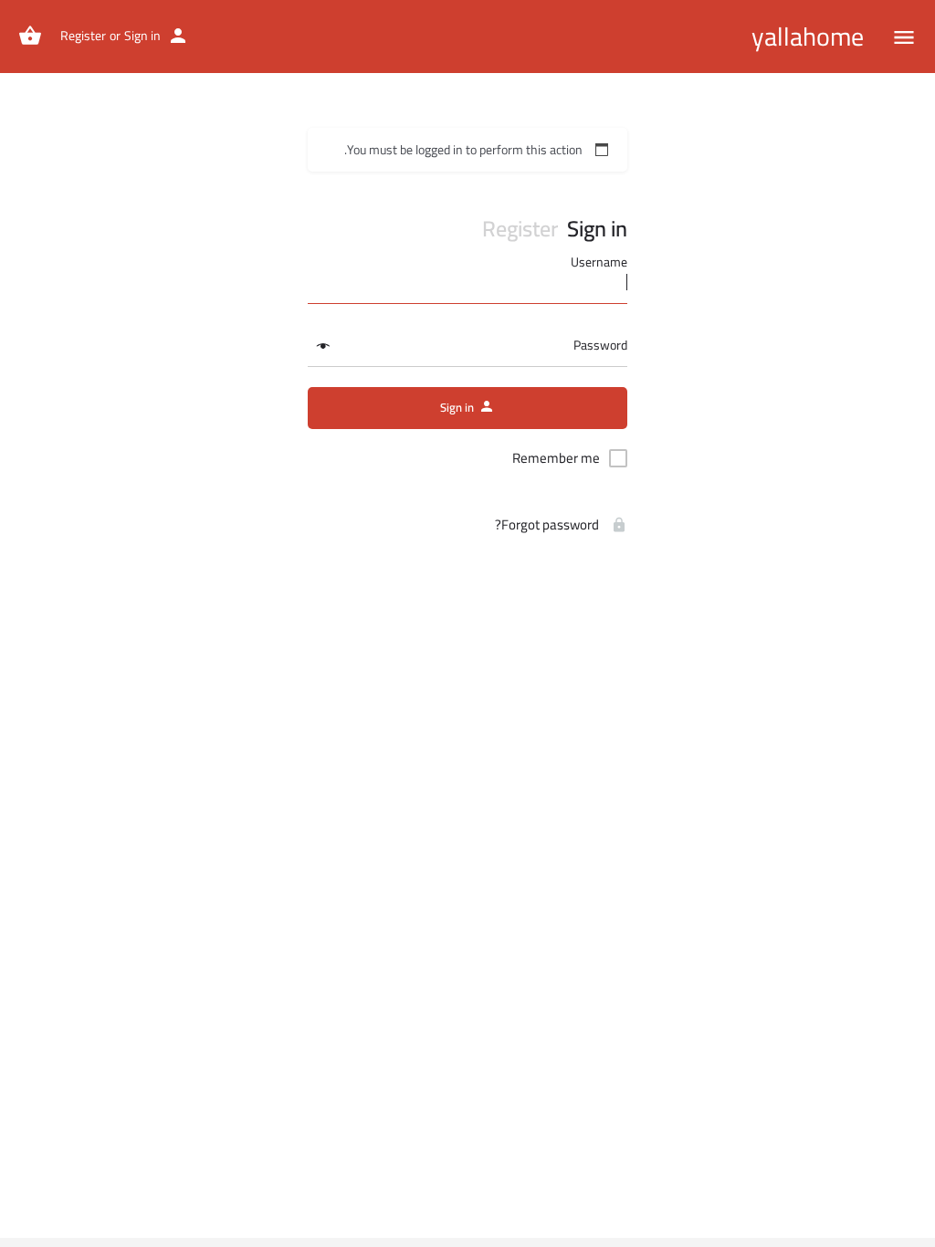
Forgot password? (548, 524)
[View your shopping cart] (30, 35)
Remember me (556, 458)
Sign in (142, 36)
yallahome (807, 36)
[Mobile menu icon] (904, 37)
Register (83, 36)
